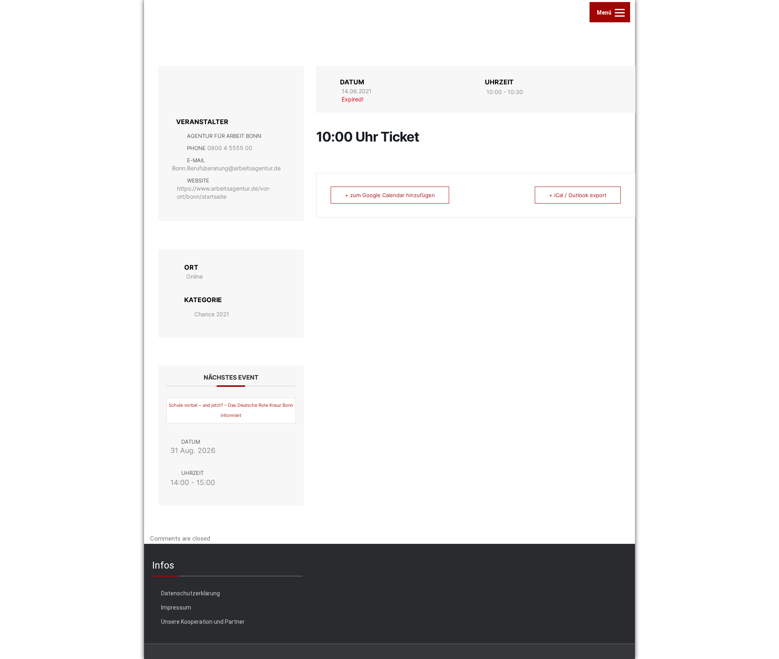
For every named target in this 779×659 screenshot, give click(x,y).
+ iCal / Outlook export (578, 195)
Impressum (176, 607)
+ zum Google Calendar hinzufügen (390, 195)
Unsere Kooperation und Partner (203, 621)
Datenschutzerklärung (190, 593)
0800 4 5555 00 (229, 147)
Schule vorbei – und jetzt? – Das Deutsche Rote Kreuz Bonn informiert (231, 410)
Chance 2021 (211, 314)
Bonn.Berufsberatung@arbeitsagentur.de (226, 168)
